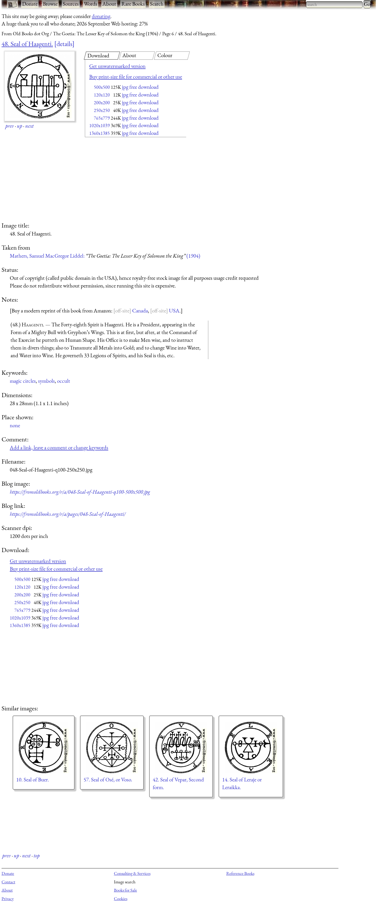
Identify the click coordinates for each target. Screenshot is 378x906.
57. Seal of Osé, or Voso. (108, 779)
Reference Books (240, 873)
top (37, 855)
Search (157, 3)
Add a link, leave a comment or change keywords (59, 447)
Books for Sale (125, 890)
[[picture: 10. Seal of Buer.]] (43, 747)
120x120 (102, 95)
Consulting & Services (132, 873)
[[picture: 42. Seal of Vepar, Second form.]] (181, 747)
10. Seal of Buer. (32, 779)
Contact (8, 882)
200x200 (102, 103)
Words (90, 3)
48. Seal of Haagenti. (27, 43)
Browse (50, 3)
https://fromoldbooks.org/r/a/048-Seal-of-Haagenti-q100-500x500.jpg (80, 491)
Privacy (8, 898)
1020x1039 (99, 125)
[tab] (102, 55)
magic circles (23, 380)
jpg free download (140, 86)
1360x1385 (99, 133)
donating (101, 16)
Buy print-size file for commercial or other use (135, 76)
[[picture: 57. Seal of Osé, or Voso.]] (112, 747)
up (19, 125)
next (29, 125)
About (109, 3)
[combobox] (334, 4)
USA (174, 310)
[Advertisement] (126, 180)
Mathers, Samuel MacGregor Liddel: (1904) (105, 255)
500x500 (102, 87)
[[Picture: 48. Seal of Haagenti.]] (40, 86)
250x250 (102, 110)
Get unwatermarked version (117, 66)
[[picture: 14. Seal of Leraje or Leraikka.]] (251, 747)
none (15, 425)
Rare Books (133, 3)
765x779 (102, 118)
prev (9, 125)
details (64, 43)
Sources (71, 3)
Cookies (120, 898)
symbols (46, 380)
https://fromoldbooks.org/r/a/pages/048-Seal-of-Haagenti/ (67, 513)
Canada (140, 310)
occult (63, 380)
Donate (30, 3)
